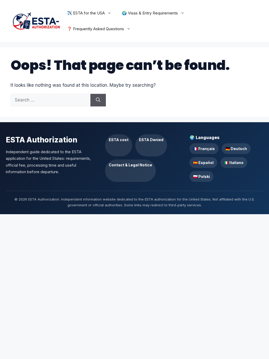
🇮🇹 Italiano (234, 162)
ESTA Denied (151, 139)
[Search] (98, 100)
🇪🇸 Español (203, 162)
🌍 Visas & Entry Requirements (150, 13)
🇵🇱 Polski (201, 176)
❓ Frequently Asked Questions (95, 28)
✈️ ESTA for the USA (86, 13)
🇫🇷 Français (204, 148)
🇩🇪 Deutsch (236, 148)
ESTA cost (118, 139)
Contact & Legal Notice (130, 165)
